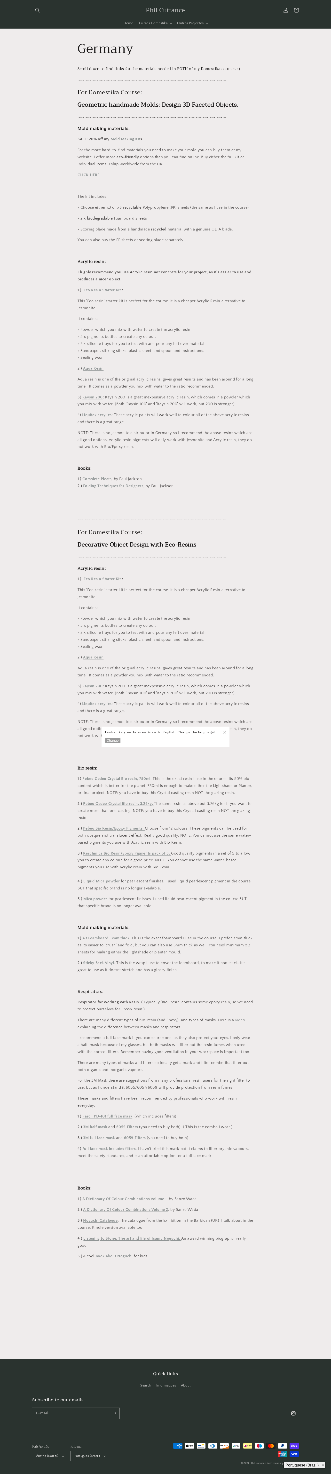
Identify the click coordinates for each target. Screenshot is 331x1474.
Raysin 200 (92, 397)
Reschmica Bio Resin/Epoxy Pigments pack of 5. (127, 853)
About (186, 1385)
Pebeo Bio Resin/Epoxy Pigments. (114, 828)
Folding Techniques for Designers (113, 486)
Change (113, 741)
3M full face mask (99, 1138)
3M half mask (95, 1127)
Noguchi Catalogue (100, 1220)
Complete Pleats (96, 479)
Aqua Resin (93, 368)
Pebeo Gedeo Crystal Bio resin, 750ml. (117, 779)
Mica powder (95, 899)
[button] (37, 10)
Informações (166, 1385)
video (240, 1020)
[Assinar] (114, 1413)
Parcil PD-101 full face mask (107, 1116)
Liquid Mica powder (102, 881)
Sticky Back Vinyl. (99, 963)
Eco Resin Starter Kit (103, 290)
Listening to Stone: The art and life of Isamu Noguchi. (132, 1238)
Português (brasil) (87, 1456)
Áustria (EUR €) (47, 1456)
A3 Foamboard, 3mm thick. (107, 938)
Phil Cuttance (259, 1463)
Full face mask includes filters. (109, 1149)
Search (145, 1385)
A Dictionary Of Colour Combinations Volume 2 (125, 1209)
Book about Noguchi (114, 1256)
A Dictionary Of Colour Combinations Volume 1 (124, 1199)
